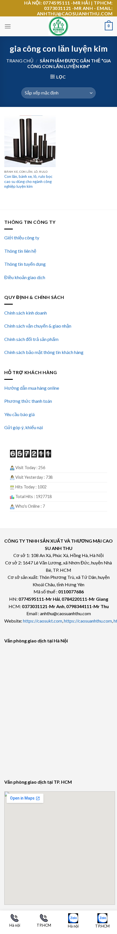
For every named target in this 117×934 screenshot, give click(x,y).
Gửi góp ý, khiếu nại (23, 427)
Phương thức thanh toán (28, 401)
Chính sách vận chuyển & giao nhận (37, 325)
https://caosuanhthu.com (88, 620)
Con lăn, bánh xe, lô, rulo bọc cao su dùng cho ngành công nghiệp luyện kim (28, 181)
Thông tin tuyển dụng (25, 264)
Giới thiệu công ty (21, 237)
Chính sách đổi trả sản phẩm (31, 339)
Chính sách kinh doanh (25, 312)
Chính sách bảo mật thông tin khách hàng (43, 352)
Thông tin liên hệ (20, 251)
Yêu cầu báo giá (19, 414)
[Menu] (7, 26)
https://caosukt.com (42, 620)
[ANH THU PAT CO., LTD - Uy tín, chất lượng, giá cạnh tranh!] (58, 26)
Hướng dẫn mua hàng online (31, 388)
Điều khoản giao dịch (24, 277)
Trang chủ (20, 60)
